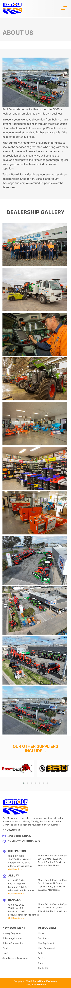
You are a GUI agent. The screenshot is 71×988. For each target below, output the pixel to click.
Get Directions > (16, 869)
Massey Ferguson (11, 933)
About (41, 963)
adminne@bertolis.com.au (21, 890)
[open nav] (64, 7)
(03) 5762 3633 (16, 904)
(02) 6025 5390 (16, 880)
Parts (40, 953)
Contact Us (43, 968)
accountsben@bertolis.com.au (23, 914)
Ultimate (41, 984)
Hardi (5, 953)
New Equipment (46, 943)
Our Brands (44, 938)
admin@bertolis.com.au (19, 835)
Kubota (11, 938)
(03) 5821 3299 (16, 856)
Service (41, 958)
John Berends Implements (15, 958)
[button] (24, 783)
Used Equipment (46, 948)
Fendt (5, 948)
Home (41, 933)
